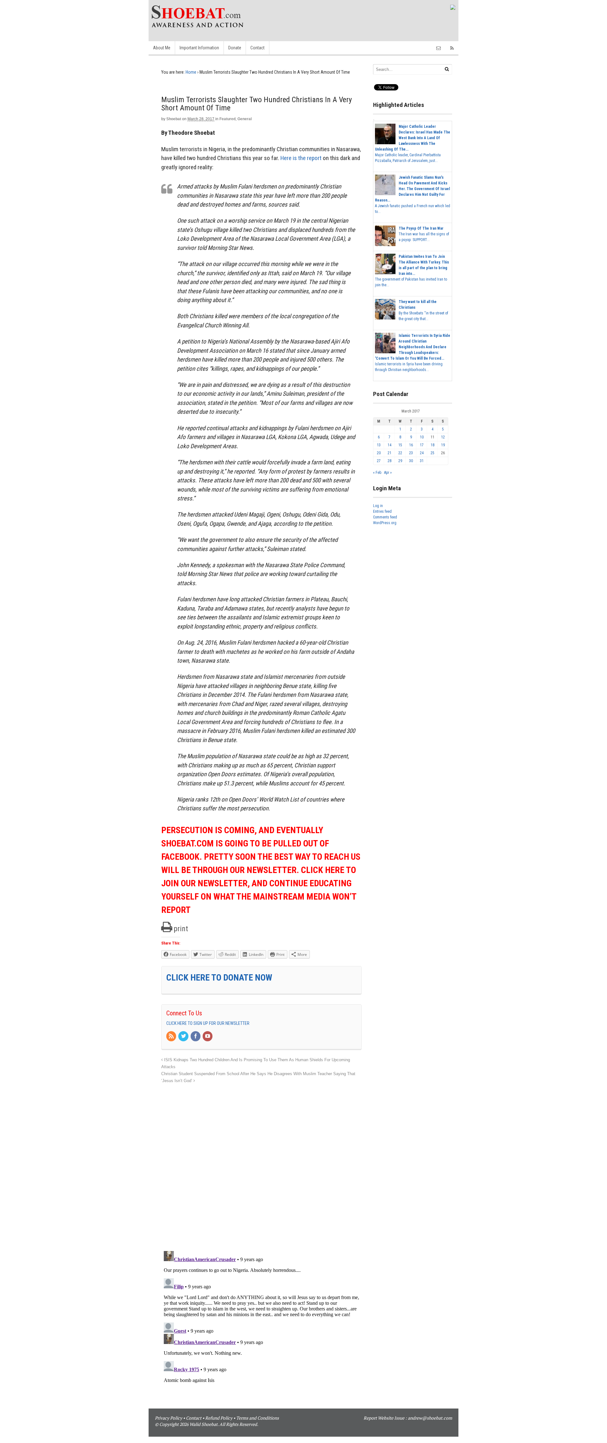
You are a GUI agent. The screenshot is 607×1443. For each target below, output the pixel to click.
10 (422, 437)
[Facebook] (196, 1036)
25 (432, 453)
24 (422, 453)
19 (443, 445)
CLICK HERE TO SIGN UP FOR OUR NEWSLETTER (207, 1023)
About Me (161, 47)
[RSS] (171, 1036)
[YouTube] (208, 1036)
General (244, 119)
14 (389, 445)
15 (400, 445)
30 (411, 461)
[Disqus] (261, 1164)
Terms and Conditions (257, 1418)
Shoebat (173, 119)
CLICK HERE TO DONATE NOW (219, 977)
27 (379, 461)
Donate (234, 47)
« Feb (377, 472)
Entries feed (382, 511)
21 (389, 453)
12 (443, 437)
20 (379, 453)
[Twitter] (183, 1036)
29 (400, 461)
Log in (378, 506)
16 (411, 445)
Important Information (199, 47)
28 (389, 461)
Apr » (388, 472)
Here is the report (301, 158)
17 (422, 445)
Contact (257, 47)
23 (411, 453)
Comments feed (385, 517)
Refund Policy (218, 1418)
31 (422, 461)
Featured (227, 119)
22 (400, 453)
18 (432, 445)
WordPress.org (384, 523)
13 (379, 445)
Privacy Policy (168, 1418)
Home (191, 72)
